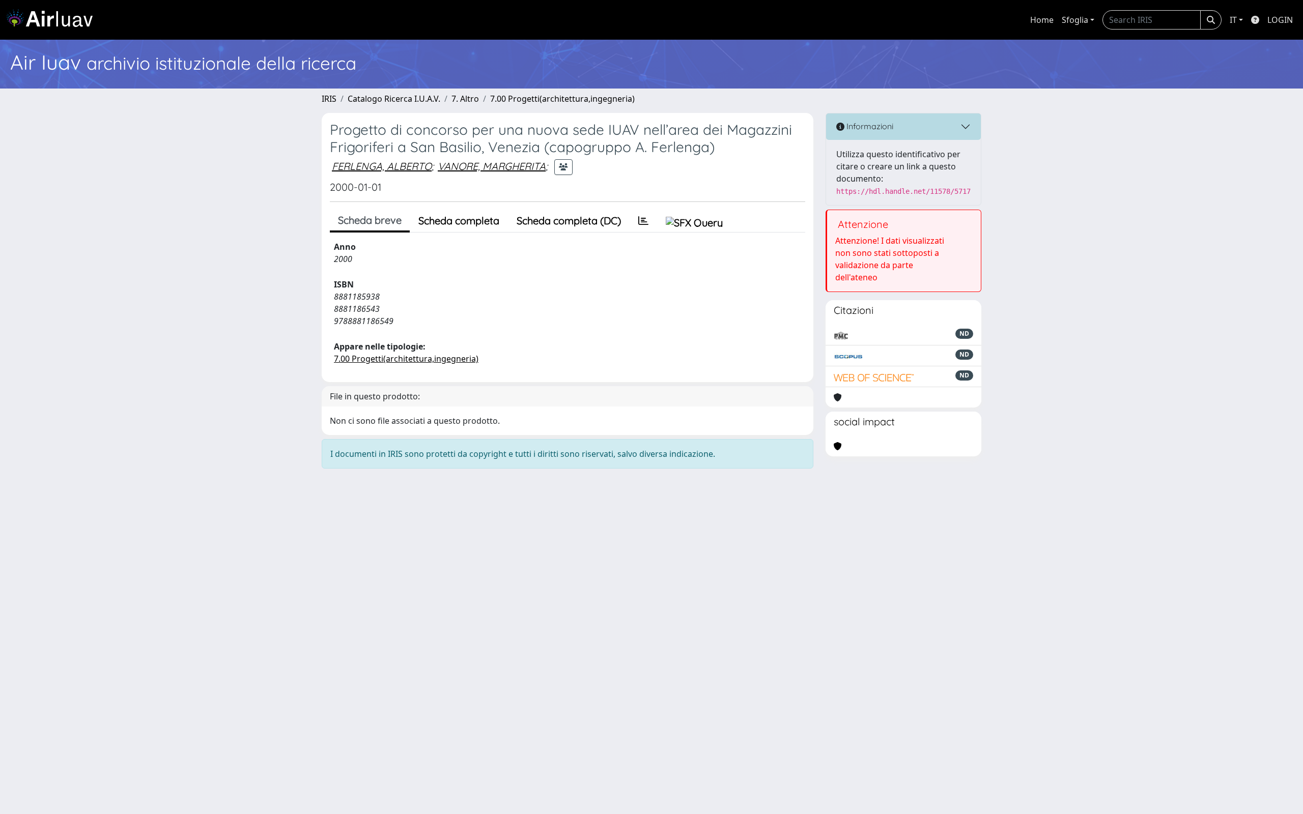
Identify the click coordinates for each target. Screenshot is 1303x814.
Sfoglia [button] (1075, 19)
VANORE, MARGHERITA (492, 166)
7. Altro (465, 98)
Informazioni (868, 126)
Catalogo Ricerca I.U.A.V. (394, 98)
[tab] (643, 220)
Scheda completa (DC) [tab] (569, 220)
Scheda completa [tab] (458, 220)
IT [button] (1233, 19)
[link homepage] (53, 20)
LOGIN (1280, 19)
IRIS (329, 98)
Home (1042, 19)
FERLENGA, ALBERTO (382, 166)
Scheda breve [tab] (370, 220)
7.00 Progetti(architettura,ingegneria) (562, 98)
